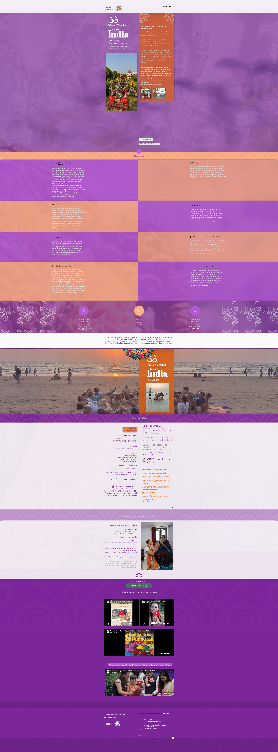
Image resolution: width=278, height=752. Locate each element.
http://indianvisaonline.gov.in (119, 526)
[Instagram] (164, 713)
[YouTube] (169, 713)
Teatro (106, 717)
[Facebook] (167, 713)
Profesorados (121, 714)
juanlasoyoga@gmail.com (152, 728)
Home (105, 714)
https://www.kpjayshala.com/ (150, 489)
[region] (83, 311)
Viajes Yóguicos (112, 717)
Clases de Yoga (112, 714)
